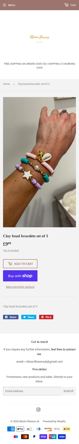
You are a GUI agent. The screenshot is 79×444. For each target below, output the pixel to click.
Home (6, 83)
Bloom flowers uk (29, 421)
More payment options (20, 287)
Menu (11, 5)
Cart (73, 5)
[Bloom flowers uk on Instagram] (38, 410)
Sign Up (68, 391)
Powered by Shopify (54, 421)
